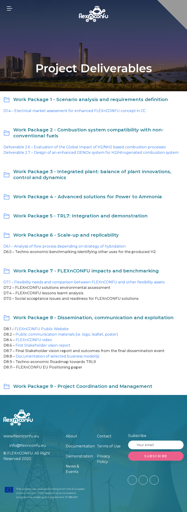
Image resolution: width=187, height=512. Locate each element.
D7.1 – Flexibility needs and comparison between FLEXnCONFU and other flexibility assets (84, 282)
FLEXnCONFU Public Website (42, 329)
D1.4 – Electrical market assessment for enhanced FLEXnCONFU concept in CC (74, 111)
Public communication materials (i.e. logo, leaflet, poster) (67, 334)
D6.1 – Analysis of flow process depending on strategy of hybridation (64, 246)
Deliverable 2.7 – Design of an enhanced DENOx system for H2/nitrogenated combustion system (91, 152)
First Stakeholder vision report (43, 345)
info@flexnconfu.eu (28, 445)
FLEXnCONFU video (34, 340)
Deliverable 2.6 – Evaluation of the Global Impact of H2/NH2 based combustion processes (84, 147)
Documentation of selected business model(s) (57, 356)
